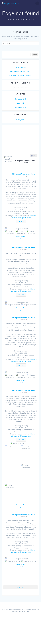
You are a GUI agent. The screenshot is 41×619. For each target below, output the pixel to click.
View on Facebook (21, 236)
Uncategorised (20, 120)
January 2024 (20, 103)
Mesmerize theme (23, 612)
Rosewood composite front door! (20, 75)
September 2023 (20, 107)
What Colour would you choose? (20, 71)
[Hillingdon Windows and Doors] (8, 159)
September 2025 (20, 99)
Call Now (21, 221)
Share (21, 239)
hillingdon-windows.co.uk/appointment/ (24, 217)
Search (34, 55)
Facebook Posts (20, 67)
